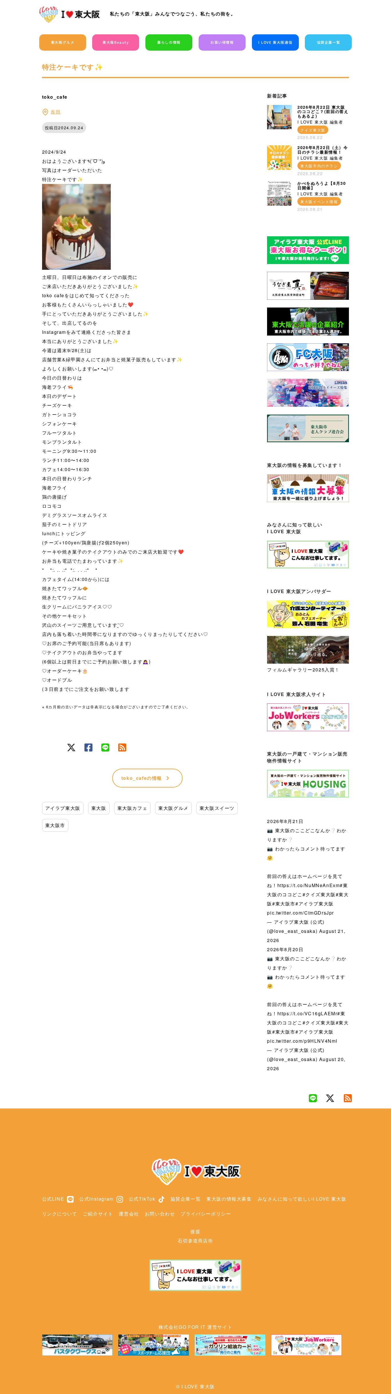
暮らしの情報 (169, 42)
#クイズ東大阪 (319, 894)
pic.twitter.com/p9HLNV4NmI (302, 1041)
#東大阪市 (283, 903)
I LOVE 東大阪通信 (275, 42)
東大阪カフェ (132, 808)
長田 (56, 111)
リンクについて (59, 1213)
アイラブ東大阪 (62, 808)
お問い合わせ (160, 1213)
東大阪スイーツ (217, 808)
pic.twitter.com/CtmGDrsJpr (300, 912)
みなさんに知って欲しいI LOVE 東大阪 (302, 1198)
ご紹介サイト (98, 1213)
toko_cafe (141, 778)
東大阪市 (55, 825)
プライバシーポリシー (206, 1213)
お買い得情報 (222, 42)
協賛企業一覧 (328, 42)
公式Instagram (96, 1198)
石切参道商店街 (195, 1240)
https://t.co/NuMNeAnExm (308, 885)
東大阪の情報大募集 (229, 1198)
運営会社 (129, 1213)
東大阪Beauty (115, 42)
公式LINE (53, 1198)
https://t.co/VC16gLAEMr (307, 1013)
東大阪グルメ (62, 42)
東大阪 (98, 808)
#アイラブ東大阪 (314, 903)
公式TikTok (142, 1198)
